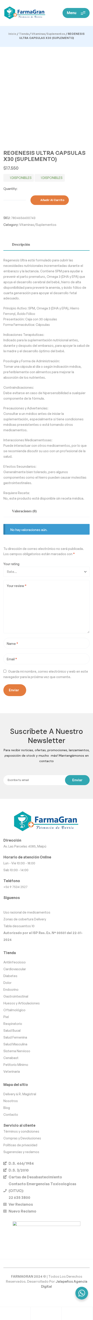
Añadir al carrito (52, 200)
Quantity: (10, 189)
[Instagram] (46, 904)
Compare (79, 200)
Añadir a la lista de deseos (74, 200)
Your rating (11, 564)
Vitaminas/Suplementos (48, 34)
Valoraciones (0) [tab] (24, 511)
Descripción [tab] (21, 244)
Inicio (12, 34)
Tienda (24, 34)
